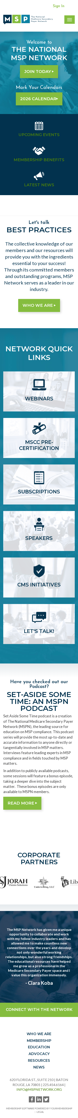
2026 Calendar (38, 98)
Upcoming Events (39, 134)
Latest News (39, 185)
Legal (40, 1111)
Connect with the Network (39, 1009)
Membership (39, 1041)
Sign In (58, 6)
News (39, 1067)
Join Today (38, 71)
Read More (21, 803)
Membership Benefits (39, 159)
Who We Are (38, 305)
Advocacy (39, 1054)
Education (39, 1047)
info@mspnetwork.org (39, 1089)
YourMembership (61, 1108)
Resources (39, 1061)
